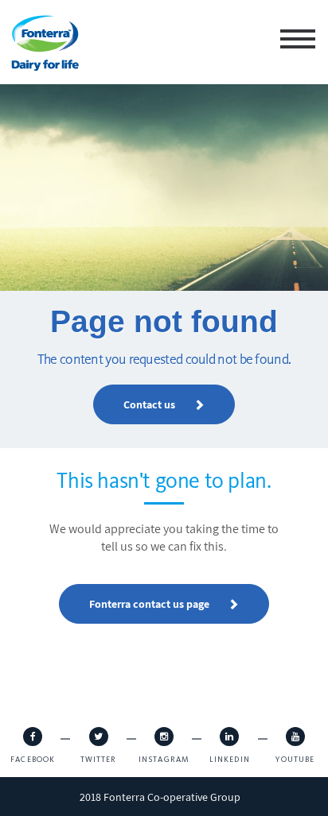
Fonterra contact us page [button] (150, 672)
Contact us (150, 404)
